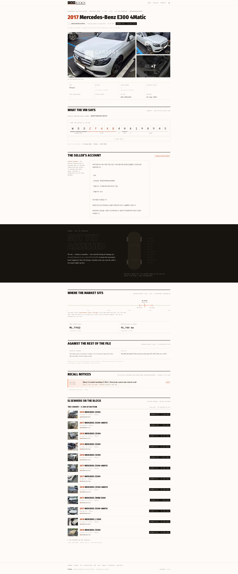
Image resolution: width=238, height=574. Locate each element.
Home (149, 2)
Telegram (162, 569)
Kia (81, 565)
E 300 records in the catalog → (79, 540)
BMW (95, 565)
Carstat (70, 569)
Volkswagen (111, 565)
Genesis (104, 565)
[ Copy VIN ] (119, 139)
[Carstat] (77, 2)
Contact (163, 2)
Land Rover (119, 565)
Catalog (155, 2)
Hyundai (76, 565)
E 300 (105, 11)
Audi (99, 565)
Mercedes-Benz (95, 11)
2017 (110, 11)
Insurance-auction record (77, 11)
